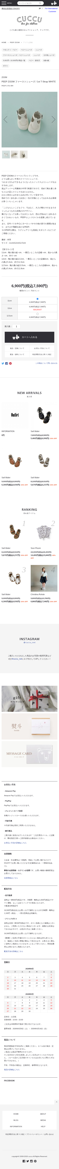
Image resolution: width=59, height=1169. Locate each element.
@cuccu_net (30, 642)
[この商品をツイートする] (3, 364)
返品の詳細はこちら (12, 1069)
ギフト (5, 66)
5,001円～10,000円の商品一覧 (14, 60)
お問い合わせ (49, 1134)
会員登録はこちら (11, 878)
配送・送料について (17, 354)
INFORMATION (16, 1126)
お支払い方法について (42, 348)
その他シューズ (48, 55)
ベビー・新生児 (34, 60)
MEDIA (43, 1120)
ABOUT (43, 1114)
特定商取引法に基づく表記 (41, 354)
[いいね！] (6, 364)
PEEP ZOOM (15, 42)
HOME (4, 42)
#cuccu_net (17, 659)
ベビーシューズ (26, 50)
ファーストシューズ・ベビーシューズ (16, 55)
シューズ (39, 50)
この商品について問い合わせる (46, 363)
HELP (43, 1126)
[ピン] (10, 364)
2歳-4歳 (46, 60)
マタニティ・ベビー (10, 50)
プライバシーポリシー (34, 1134)
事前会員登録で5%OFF (11, 8)
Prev (7, 119)
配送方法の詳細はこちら (13, 951)
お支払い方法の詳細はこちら (15, 843)
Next (51, 119)
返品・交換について (17, 348)
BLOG (16, 1120)
